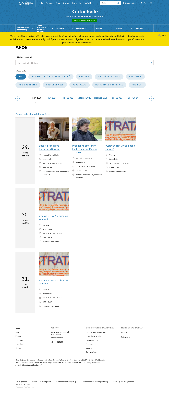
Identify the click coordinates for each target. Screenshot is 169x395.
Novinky (49, 3)
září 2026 (52, 97)
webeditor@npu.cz (22, 384)
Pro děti (137, 85)
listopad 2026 (84, 97)
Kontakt (87, 3)
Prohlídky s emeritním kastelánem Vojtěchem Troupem (84, 149)
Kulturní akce (55, 85)
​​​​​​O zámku (124, 332)
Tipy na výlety (91, 352)
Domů (17, 328)
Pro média (76, 3)
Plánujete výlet (130, 3)
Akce (58, 3)
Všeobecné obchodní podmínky (96, 381)
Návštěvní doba (92, 340)
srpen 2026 (35, 97)
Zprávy (18, 336)
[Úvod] (42, 3)
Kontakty (18, 348)
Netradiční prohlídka (109, 85)
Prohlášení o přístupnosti (42, 381)
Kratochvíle (84, 11)
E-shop (66, 3)
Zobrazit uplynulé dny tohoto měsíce (32, 114)
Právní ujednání (21, 381)
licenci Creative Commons (71, 360)
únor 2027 (133, 97)
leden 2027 (116, 97)
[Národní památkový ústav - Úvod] (26, 3)
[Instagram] (145, 3)
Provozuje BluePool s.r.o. (24, 387)
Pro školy (135, 76)
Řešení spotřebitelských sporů (67, 381)
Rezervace (90, 344)
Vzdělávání (79, 85)
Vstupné (89, 348)
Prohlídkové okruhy (93, 336)
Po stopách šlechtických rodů (51, 76)
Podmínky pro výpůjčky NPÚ (123, 381)
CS (150, 3)
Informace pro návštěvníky (96, 332)
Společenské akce (109, 76)
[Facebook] (142, 3)
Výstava (84, 76)
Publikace (19, 340)
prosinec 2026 (100, 97)
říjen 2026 (68, 97)
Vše (21, 77)
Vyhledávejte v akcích (23, 57)
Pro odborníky (28, 85)
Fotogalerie (125, 337)
